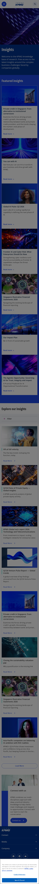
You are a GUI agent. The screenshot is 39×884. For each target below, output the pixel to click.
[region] (19, 871)
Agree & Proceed (19, 880)
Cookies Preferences (19, 874)
